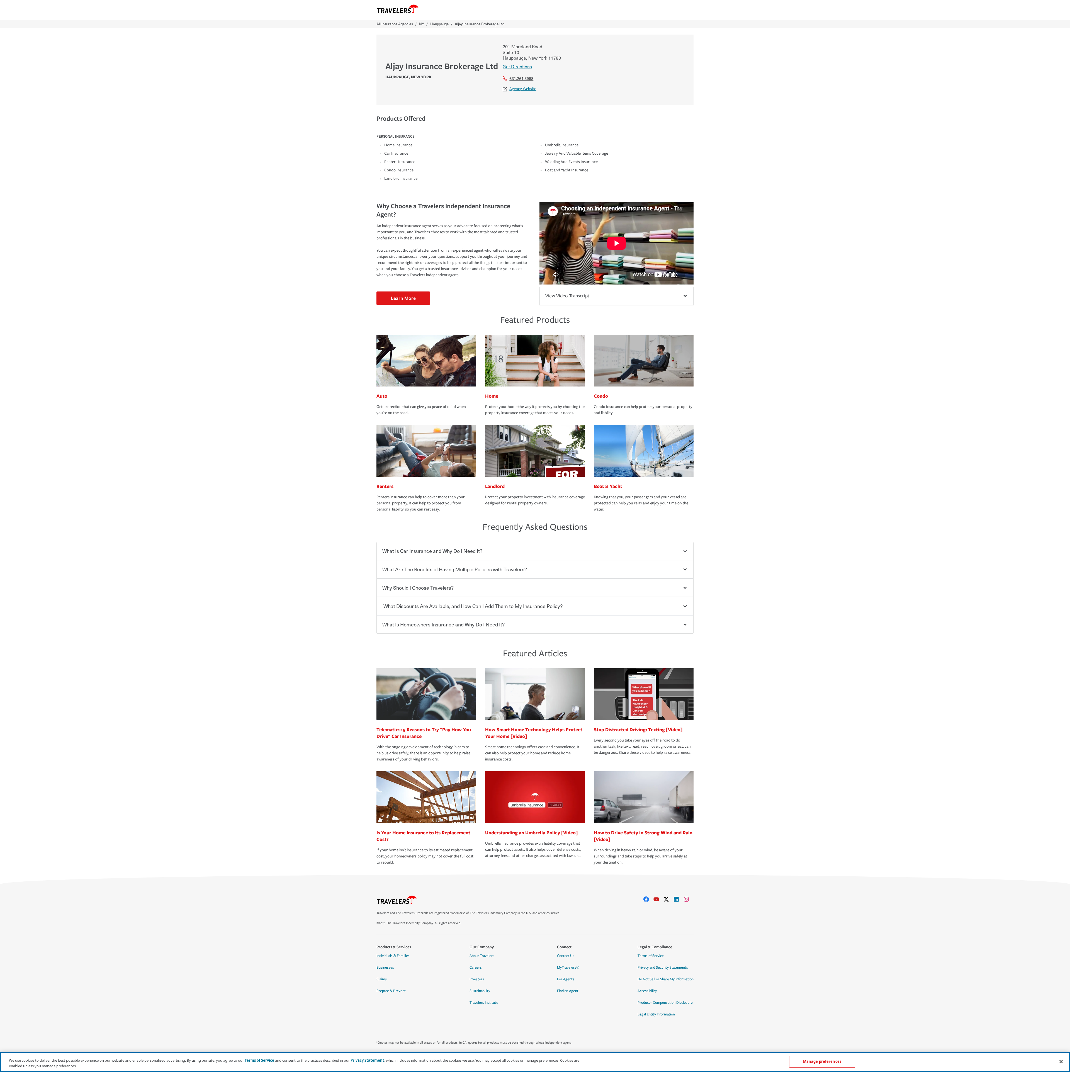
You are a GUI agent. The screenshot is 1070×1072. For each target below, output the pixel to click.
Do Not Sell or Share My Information (666, 979)
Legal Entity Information (656, 1014)
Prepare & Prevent (391, 991)
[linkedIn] (678, 899)
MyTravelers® (568, 967)
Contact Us (565, 956)
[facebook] (648, 899)
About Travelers (482, 956)
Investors (477, 979)
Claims (381, 979)
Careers (476, 967)
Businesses (385, 967)
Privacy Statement (367, 1060)
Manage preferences (822, 1061)
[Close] (1061, 1061)
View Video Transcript (567, 296)
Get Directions (517, 66)
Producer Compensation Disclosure (665, 1002)
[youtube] (658, 899)
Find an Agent (567, 991)
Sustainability (480, 991)
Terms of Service (651, 956)
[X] (668, 899)
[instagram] (689, 899)
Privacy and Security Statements (663, 967)
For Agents (565, 979)
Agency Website (522, 88)
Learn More (403, 298)
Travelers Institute (484, 1002)
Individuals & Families (393, 956)
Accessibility (647, 991)
